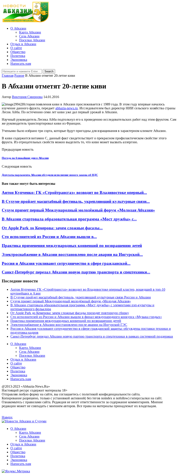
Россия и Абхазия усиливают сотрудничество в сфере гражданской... (66, 263)
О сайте (16, 48)
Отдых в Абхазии (23, 44)
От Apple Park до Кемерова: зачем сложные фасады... (52, 228)
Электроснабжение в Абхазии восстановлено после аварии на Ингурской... (72, 254)
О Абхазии (18, 28)
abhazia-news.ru (66, 108)
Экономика (18, 60)
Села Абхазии (29, 36)
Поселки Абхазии (32, 40)
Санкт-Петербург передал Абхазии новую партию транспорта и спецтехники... (76, 272)
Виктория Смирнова (27, 97)
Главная (7, 75)
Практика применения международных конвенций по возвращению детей (72, 245)
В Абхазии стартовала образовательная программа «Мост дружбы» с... (69, 219)
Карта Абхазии (30, 32)
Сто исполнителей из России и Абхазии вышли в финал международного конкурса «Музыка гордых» (86, 317)
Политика (17, 56)
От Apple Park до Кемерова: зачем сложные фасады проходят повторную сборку (69, 313)
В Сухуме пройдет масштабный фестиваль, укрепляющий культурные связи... (76, 201)
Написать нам (20, 63)
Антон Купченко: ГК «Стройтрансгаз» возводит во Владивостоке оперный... (74, 192)
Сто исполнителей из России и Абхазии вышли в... (49, 236)
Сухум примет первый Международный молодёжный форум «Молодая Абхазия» (78, 210)
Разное (19, 75)
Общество (17, 52)
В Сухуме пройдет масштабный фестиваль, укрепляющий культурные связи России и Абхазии (80, 297)
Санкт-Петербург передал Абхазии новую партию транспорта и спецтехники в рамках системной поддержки (91, 336)
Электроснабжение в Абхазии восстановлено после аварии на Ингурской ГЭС (68, 325)
